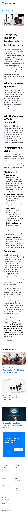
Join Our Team (5, 482)
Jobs (3, 480)
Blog (16, 469)
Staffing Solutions (5, 469)
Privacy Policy (18, 490)
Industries (4, 473)
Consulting (4, 467)
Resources (17, 467)
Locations (4, 471)
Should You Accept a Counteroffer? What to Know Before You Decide (13, 370)
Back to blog (8, 10)
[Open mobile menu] (24, 3)
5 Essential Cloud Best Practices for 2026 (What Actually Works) (12, 425)
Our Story (17, 482)
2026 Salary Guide (19, 471)
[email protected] (8, 511)
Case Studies (18, 473)
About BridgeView (19, 480)
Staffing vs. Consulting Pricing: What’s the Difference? (11, 398)
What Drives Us (18, 484)
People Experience (6, 484)
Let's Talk (18, 449)
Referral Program (5, 489)
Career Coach (5, 487)
